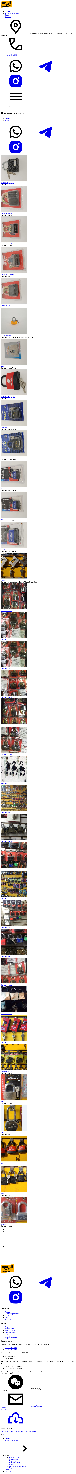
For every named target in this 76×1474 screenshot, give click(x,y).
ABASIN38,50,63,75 (7, 183)
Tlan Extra (4, 427)
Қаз (10, 108)
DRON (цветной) (6, 335)
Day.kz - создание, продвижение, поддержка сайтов (18, 1431)
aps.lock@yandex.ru (36, 1406)
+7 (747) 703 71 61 (11, 56)
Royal (3, 366)
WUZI (3, 1102)
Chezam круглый (6, 244)
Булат (3, 488)
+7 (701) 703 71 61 (11, 54)
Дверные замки (10, 1327)
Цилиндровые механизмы (13, 1336)
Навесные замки (10, 1332)
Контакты (8, 17)
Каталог (7, 120)
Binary (3, 580)
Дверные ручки (10, 1330)
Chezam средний (6, 305)
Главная (7, 11)
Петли (7, 1334)
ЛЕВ (2, 1193)
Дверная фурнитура (11, 1338)
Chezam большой (6, 213)
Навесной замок (6, 611)
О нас (7, 15)
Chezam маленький (7, 274)
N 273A (3, 1224)
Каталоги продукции (12, 13)
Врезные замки (10, 1329)
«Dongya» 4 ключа (7, 1071)
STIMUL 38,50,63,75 (8, 397)
